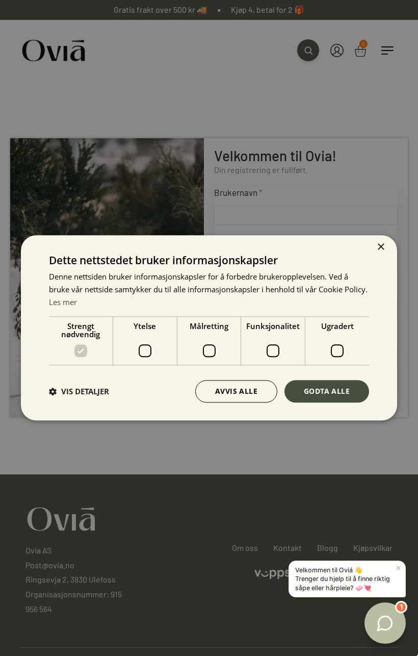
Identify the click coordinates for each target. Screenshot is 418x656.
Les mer (63, 302)
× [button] (380, 247)
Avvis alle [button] (236, 391)
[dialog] (209, 328)
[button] (79, 391)
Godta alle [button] (327, 391)
